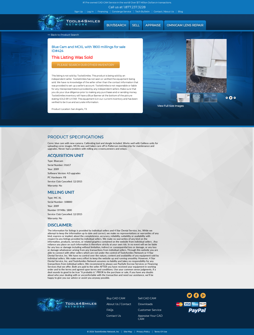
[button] (227, 98)
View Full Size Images (170, 105)
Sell (135, 25)
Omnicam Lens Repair (185, 25)
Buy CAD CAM (115, 298)
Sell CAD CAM (147, 298)
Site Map (128, 332)
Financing (103, 11)
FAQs (109, 310)
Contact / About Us (164, 11)
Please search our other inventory (85, 65)
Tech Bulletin (142, 11)
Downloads (145, 304)
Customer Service (149, 310)
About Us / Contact (118, 304)
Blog (180, 11)
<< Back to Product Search (63, 34)
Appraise (153, 25)
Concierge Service (121, 11)
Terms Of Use (160, 332)
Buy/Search (116, 25)
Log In (90, 11)
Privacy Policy (143, 332)
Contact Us (113, 315)
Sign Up (78, 11)
